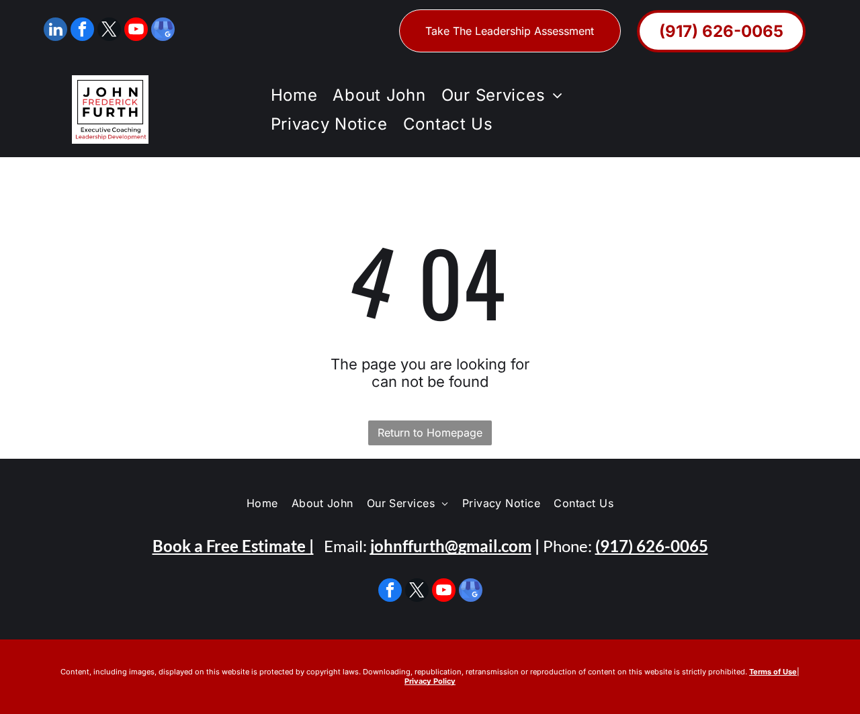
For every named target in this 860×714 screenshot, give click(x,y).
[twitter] (109, 30)
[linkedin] (55, 30)
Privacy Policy (430, 681)
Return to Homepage (430, 432)
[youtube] (136, 30)
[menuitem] (292, 95)
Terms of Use (773, 671)
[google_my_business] (163, 30)
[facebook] (82, 30)
